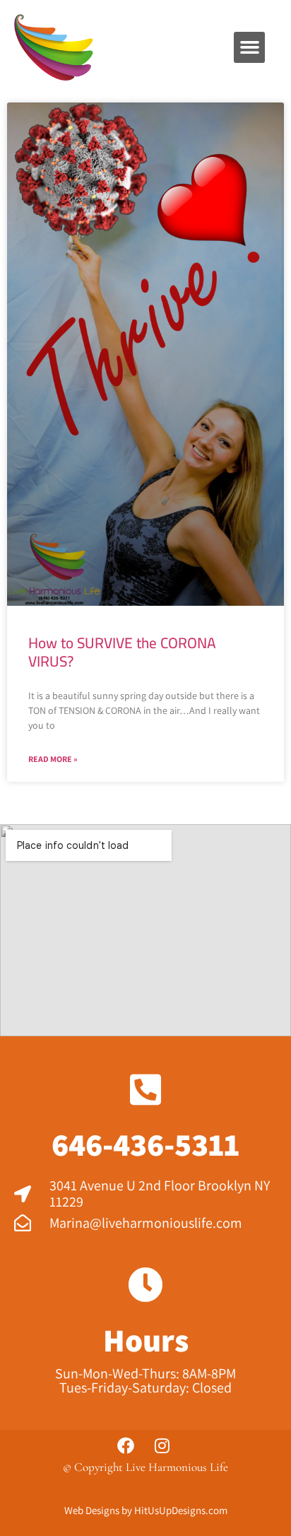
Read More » (53, 759)
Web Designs (91, 1510)
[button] (249, 47)
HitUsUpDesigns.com (180, 1510)
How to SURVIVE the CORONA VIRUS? (122, 652)
